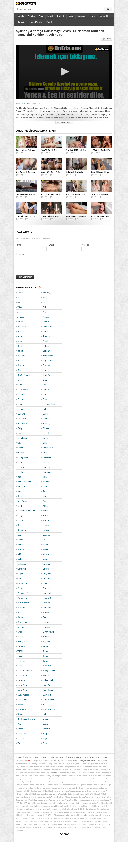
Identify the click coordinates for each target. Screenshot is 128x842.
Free (19, 433)
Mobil (19, 559)
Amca (20, 322)
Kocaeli (46, 506)
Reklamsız (22, 607)
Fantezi (46, 418)
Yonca (25, 103)
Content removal (57, 757)
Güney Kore (22, 457)
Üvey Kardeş (23, 695)
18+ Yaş (46, 293)
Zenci (49, 22)
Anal (41, 16)
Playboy (46, 583)
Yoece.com (22, 733)
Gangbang (22, 438)
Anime (20, 331)
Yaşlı (19, 724)
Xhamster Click (50, 709)
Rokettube (47, 607)
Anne (19, 336)
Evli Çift (21, 414)
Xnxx (19, 714)
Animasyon (48, 326)
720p (45, 302)
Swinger (21, 641)
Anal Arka (21, 326)
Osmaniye (22, 583)
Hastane (46, 462)
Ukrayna (21, 680)
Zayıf (45, 738)
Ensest (46, 399)
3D (18, 297)
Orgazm (46, 578)
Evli (44, 409)
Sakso (46, 612)
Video (20, 704)
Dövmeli (21, 394)
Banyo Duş (48, 355)
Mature (20, 549)
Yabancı (46, 719)
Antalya (46, 336)
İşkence (46, 481)
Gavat (45, 438)
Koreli (45, 515)
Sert (45, 617)
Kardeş (46, 496)
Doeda (21, 16)
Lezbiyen (81, 16)
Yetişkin (46, 729)
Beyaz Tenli (48, 360)
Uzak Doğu (22, 700)
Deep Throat (23, 389)
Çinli (45, 380)
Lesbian (46, 535)
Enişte (20, 399)
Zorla (45, 743)
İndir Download (24, 481)
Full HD (60, 16)
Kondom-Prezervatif (26, 511)
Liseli (45, 540)
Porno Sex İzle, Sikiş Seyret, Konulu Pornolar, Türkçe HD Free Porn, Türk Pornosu (75, 761)
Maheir (20, 544)
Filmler (46, 428)
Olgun (20, 574)
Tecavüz (22, 22)
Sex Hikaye (22, 622)
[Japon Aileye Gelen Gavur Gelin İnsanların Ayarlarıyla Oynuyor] (26, 141)
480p (45, 297)
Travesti (21, 661)
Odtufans (21, 564)
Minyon (46, 554)
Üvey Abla (22, 685)
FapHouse (22, 423)
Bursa (45, 370)
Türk (92, 16)
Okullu (46, 569)
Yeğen (45, 724)
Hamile (20, 462)
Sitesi (20, 632)
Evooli (45, 414)
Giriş (105, 757)
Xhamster (21, 709)
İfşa (19, 477)
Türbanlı (46, 661)
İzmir (45, 486)
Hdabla (20, 467)
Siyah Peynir (48, 632)
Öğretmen (21, 569)
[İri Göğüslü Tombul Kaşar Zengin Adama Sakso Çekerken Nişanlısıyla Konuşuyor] (101, 141)
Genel (20, 448)
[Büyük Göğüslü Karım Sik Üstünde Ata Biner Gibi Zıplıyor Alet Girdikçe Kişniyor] (51, 208)
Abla (45, 307)
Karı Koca (22, 501)
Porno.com (22, 598)
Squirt (20, 637)
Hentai (20, 472)
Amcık (46, 322)
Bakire (46, 346)
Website (85, 245)
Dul (44, 394)
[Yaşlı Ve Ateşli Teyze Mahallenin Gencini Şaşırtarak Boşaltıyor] (51, 141)
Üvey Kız (47, 695)
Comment (20, 254)
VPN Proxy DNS (92, 757)
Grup (71, 16)
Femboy (46, 423)
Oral (19, 578)
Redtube (46, 603)
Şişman (46, 627)
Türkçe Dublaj (49, 670)
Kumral (46, 520)
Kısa (45, 501)
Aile (44, 312)
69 (18, 302)
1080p (20, 293)
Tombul (46, 651)
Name (18, 245)
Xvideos (46, 714)
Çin (18, 380)
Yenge (20, 729)
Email (51, 245)
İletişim (28, 757)
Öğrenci (46, 564)
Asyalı (46, 341)
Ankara (46, 331)
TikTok (20, 651)
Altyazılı (21, 317)
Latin (19, 535)
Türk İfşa (47, 666)
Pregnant (47, 598)
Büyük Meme (23, 375)
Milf (19, 554)
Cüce (19, 385)
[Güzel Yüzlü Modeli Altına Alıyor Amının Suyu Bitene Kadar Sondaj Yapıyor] (76, 141)
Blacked (21, 365)
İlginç (45, 477)
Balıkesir (21, 355)
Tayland (46, 641)
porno (56, 773)
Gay (19, 443)
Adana (20, 312)
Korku (20, 520)
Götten (20, 452)
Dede (45, 385)
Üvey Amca (48, 685)
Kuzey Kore (22, 530)
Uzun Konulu (36, 22)
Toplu (19, 656)
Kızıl (19, 506)
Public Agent (23, 603)
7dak (19, 307)
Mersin (46, 549)
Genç (45, 443)
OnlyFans (47, 574)
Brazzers (21, 370)
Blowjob (46, 365)
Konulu (46, 511)
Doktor (46, 389)
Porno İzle (47, 593)
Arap (19, 341)
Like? (108, 39)
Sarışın (20, 617)
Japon (45, 491)
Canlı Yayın (48, 375)
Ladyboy (46, 530)
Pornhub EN (22, 593)
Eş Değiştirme (49, 404)
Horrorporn (47, 472)
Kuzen (46, 525)
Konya (20, 515)
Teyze (45, 646)
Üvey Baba (48, 690)
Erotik (50, 16)
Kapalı (20, 496)
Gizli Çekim (48, 448)
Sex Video (47, 622)
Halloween (47, 457)
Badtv (20, 346)
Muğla (45, 559)
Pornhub (46, 588)
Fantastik (21, 418)
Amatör (31, 16)
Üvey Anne (22, 690)
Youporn (21, 738)
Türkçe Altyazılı (24, 670)
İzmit (19, 491)
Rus (19, 612)
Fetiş (19, 428)
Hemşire (46, 467)
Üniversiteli (48, 680)
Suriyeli (46, 637)
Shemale (21, 627)
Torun (45, 656)
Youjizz (46, 733)
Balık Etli (47, 351)
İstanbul (21, 486)
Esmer (20, 409)
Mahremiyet (40, 757)
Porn (19, 588)
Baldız (20, 351)
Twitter (46, 675)
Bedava (20, 360)
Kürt (19, 525)
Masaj (45, 544)
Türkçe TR (103, 16)
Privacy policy (74, 757)
